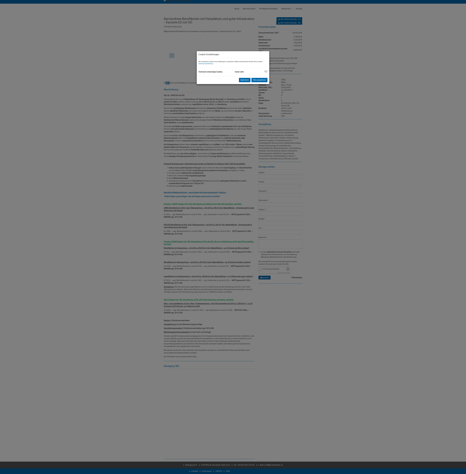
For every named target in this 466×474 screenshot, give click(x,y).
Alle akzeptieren (259, 80)
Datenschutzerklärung (206, 64)
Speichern (245, 80)
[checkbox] (265, 71)
